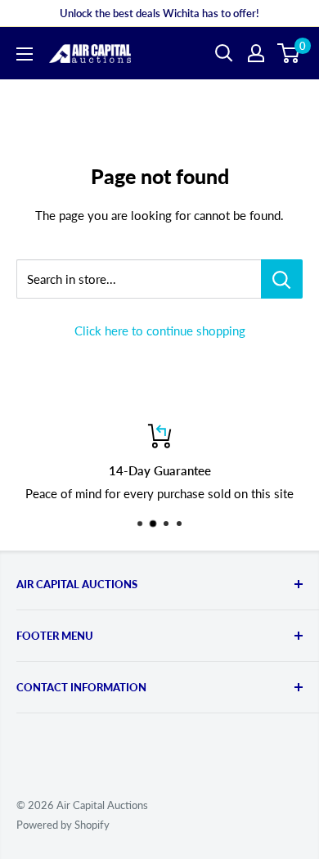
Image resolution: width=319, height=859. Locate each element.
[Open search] (224, 53)
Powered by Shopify (63, 824)
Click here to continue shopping (159, 330)
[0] (289, 53)
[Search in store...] (282, 279)
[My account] (256, 53)
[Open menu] (24, 54)
